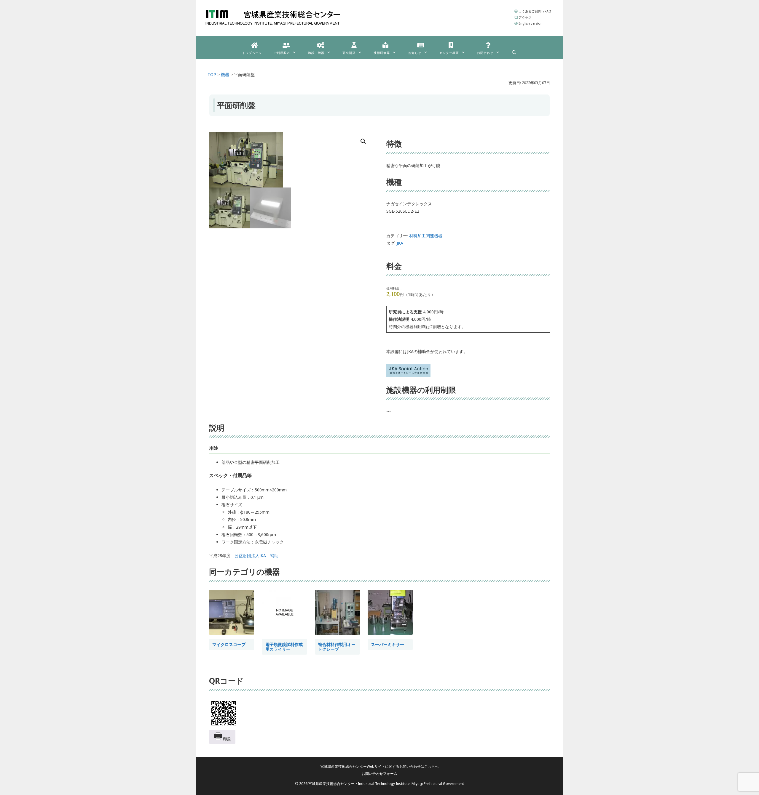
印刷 (227, 739)
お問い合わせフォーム (379, 773)
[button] (363, 141)
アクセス (525, 17)
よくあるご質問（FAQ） (536, 11)
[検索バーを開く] (514, 51)
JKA (400, 243)
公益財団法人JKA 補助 (256, 555)
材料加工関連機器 (425, 235)
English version (530, 23)
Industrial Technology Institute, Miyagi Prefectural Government (411, 783)
